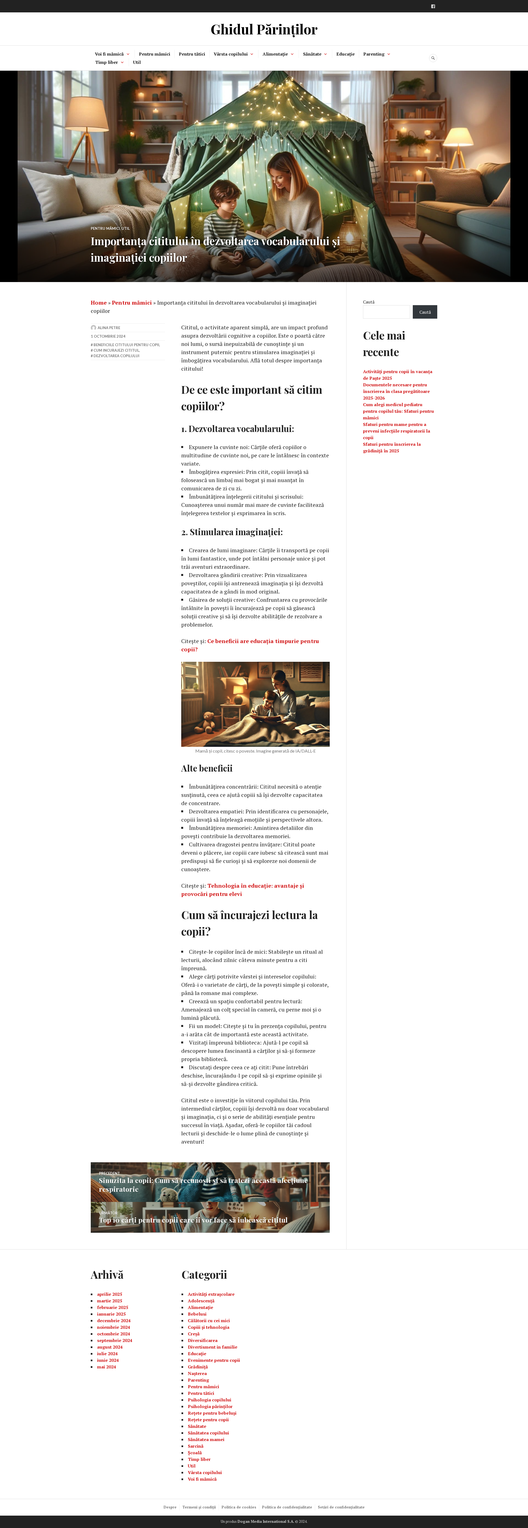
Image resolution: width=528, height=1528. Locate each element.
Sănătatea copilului (208, 1433)
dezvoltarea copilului (116, 356)
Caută (369, 302)
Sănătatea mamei (206, 1439)
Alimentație (275, 54)
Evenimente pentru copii (214, 1360)
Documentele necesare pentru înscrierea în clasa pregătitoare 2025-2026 (396, 391)
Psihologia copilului (209, 1400)
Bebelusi (197, 1314)
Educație (345, 54)
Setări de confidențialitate (341, 1507)
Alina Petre (109, 328)
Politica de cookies (239, 1507)
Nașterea (197, 1373)
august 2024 (110, 1347)
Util (137, 62)
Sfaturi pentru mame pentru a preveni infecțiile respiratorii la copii (396, 431)
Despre (170, 1507)
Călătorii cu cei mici (209, 1320)
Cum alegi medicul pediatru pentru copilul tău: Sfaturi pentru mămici (398, 411)
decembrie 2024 (114, 1320)
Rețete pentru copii (208, 1420)
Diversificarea (203, 1340)
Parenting (373, 54)
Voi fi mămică (109, 54)
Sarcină (196, 1446)
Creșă (194, 1334)
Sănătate (312, 54)
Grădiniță (198, 1367)
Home (99, 302)
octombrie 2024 (113, 1334)
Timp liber (106, 62)
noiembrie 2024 (113, 1327)
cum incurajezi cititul (116, 350)
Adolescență (201, 1301)
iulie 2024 (107, 1354)
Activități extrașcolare (211, 1294)
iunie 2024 (108, 1360)
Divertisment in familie (212, 1347)
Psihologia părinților (210, 1406)
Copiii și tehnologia (208, 1327)
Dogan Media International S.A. (266, 1521)
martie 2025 (109, 1301)
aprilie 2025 (109, 1294)
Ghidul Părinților (264, 29)
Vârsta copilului (231, 54)
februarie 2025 (112, 1307)
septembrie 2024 (114, 1340)
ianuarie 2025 (111, 1314)
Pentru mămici (154, 54)
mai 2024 (106, 1367)
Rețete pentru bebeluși (212, 1413)
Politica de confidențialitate (287, 1507)
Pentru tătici (192, 54)
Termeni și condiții (199, 1507)
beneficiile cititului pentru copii (126, 345)
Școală (195, 1453)
